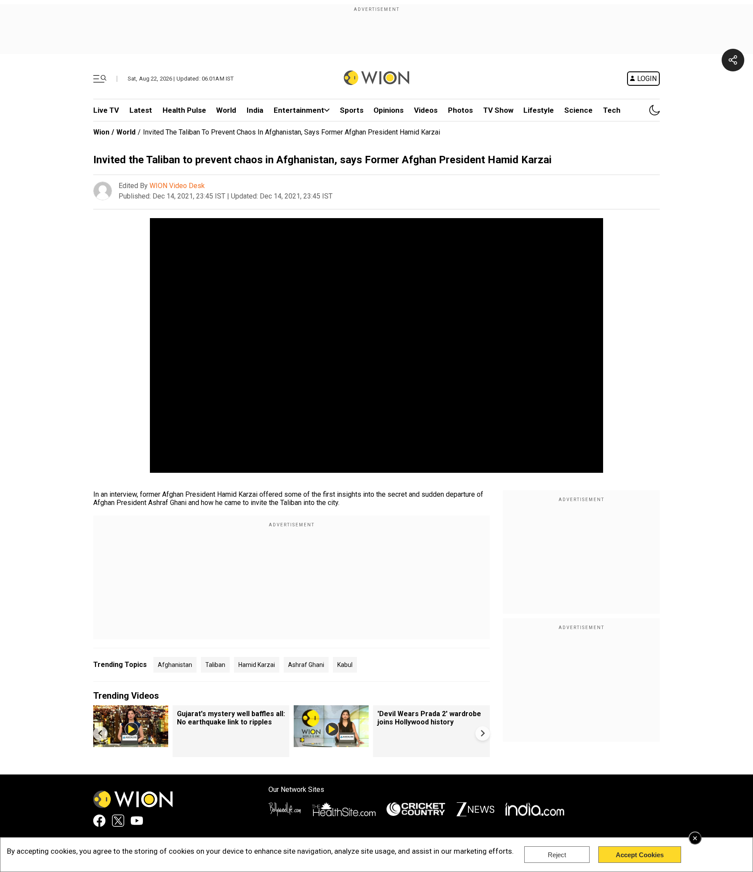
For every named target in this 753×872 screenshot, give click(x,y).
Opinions (388, 110)
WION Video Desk (177, 186)
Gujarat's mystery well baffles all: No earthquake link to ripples (231, 718)
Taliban (215, 664)
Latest (140, 110)
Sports (351, 110)
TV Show (498, 110)
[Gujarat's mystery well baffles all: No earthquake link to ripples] (130, 743)
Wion (101, 132)
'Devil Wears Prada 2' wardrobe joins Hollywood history (429, 718)
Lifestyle (538, 110)
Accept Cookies (640, 855)
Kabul (345, 664)
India (255, 110)
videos (426, 110)
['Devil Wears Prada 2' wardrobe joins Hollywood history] (331, 743)
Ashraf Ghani (306, 664)
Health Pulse (184, 110)
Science (578, 110)
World (226, 110)
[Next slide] (482, 733)
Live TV (106, 110)
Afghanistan (175, 664)
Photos (460, 110)
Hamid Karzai (256, 664)
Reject (557, 855)
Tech (612, 110)
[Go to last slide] (100, 733)
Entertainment (299, 110)
